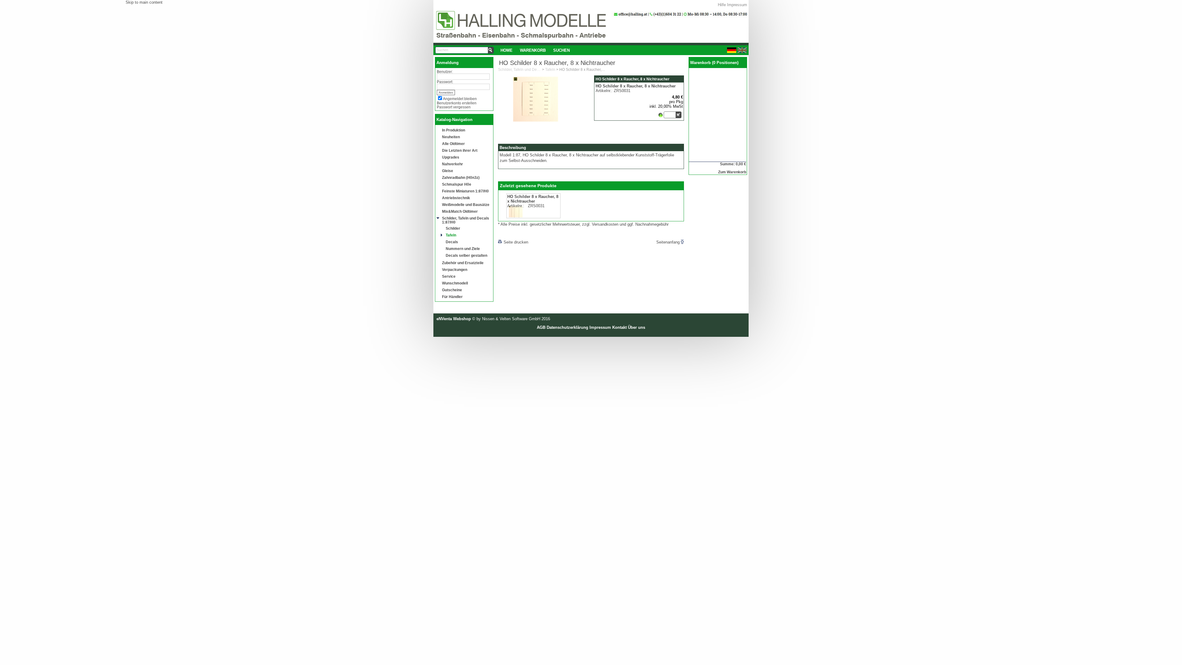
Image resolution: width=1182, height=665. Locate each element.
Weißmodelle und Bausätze (465, 205)
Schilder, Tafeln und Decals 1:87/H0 (465, 220)
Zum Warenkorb (732, 172)
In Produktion (453, 130)
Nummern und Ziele (463, 249)
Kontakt (619, 327)
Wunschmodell (455, 283)
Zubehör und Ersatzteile (463, 263)
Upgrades (450, 157)
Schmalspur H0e (456, 184)
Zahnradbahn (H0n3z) (461, 177)
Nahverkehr (452, 164)
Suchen (561, 50)
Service (449, 276)
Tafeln (451, 235)
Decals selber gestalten (466, 255)
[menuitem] (506, 50)
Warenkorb (533, 50)
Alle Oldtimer (453, 144)
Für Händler (452, 297)
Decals (452, 242)
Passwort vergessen (454, 107)
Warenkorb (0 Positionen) (714, 62)
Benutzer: (445, 72)
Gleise (447, 171)
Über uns (636, 327)
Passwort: (445, 82)
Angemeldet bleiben (460, 99)
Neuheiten (451, 137)
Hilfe (722, 4)
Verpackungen (454, 270)
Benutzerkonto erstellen (456, 103)
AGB (541, 327)
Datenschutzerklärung (567, 327)
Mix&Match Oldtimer (460, 211)
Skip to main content (144, 2)
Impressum (737, 4)
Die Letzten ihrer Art (459, 150)
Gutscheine (452, 290)
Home (507, 50)
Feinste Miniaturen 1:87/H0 (465, 191)
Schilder (453, 228)
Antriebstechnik (456, 198)
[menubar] (535, 50)
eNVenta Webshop (453, 318)
